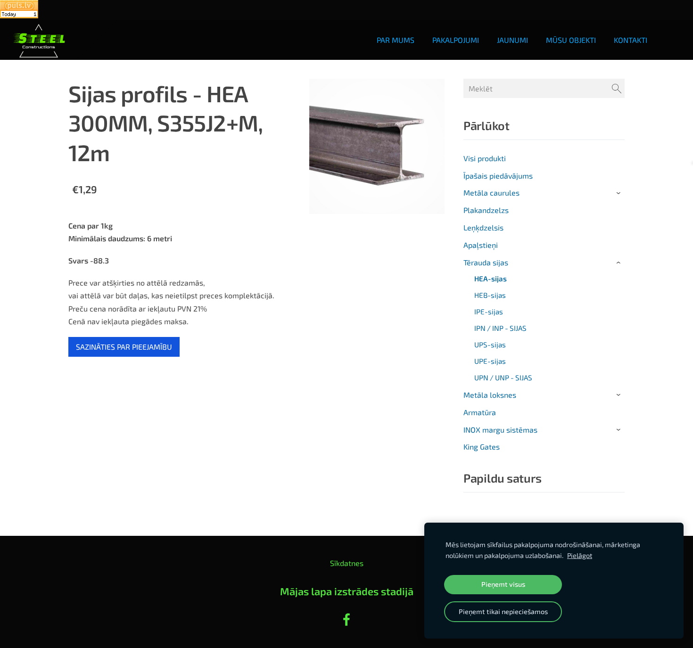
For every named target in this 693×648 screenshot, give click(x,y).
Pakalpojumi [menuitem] (455, 39)
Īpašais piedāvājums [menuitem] (498, 175)
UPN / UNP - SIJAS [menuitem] (503, 377)
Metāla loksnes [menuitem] (489, 394)
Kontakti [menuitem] (630, 39)
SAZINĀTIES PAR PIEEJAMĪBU (124, 346)
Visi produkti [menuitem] (484, 158)
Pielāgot (579, 555)
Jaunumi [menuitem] (512, 39)
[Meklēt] (616, 88)
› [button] (619, 193)
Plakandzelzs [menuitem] (486, 209)
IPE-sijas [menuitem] (488, 311)
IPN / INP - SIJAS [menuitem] (500, 328)
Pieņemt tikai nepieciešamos (503, 611)
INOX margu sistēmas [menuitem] (500, 429)
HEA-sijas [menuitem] (490, 278)
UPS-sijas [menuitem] (490, 344)
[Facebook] (346, 619)
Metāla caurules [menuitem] (491, 192)
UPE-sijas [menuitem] (490, 361)
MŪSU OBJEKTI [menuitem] (571, 39)
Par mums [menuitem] (395, 39)
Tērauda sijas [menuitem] (485, 262)
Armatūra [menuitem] (479, 412)
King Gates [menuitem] (481, 446)
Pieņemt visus (503, 584)
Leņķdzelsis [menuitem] (483, 227)
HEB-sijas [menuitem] (490, 295)
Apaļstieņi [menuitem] (480, 244)
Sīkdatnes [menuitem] (346, 562)
